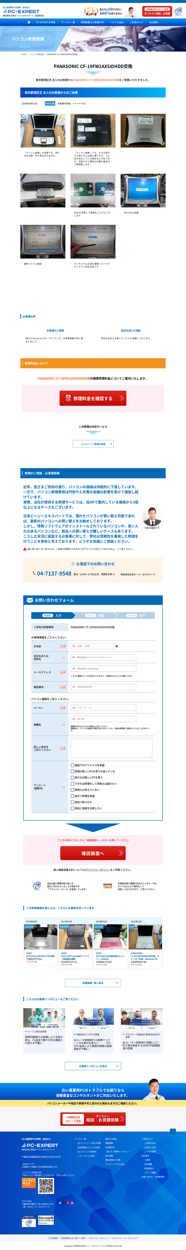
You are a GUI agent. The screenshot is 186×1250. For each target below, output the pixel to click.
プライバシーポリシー (98, 870)
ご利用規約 (53, 1238)
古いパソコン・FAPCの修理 (89, 1143)
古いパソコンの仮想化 (87, 1151)
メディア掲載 (150, 1172)
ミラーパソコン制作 (86, 1155)
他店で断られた (83, 802)
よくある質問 (150, 1151)
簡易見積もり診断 (112, 1159)
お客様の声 (110, 1147)
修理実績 (109, 1143)
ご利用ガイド (147, 1138)
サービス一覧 (80, 1138)
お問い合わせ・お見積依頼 (153, 1176)
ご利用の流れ (150, 1143)
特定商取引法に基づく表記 (73, 1238)
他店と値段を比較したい (88, 808)
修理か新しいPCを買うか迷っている (95, 771)
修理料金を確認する (93, 398)
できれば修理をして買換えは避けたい (96, 783)
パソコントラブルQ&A (114, 1164)
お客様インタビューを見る (93, 1066)
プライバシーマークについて (125, 1238)
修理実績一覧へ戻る (93, 983)
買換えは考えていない (87, 789)
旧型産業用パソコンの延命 (89, 1147)
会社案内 (145, 1155)
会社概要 (148, 1164)
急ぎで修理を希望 (85, 795)
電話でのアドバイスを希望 (89, 765)
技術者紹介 (149, 1168)
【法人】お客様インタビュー (117, 1151)
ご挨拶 (147, 1159)
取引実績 (109, 1155)
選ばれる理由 (111, 1138)
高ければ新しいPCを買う (89, 777)
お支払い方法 (150, 1147)
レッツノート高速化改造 (93, 443)
